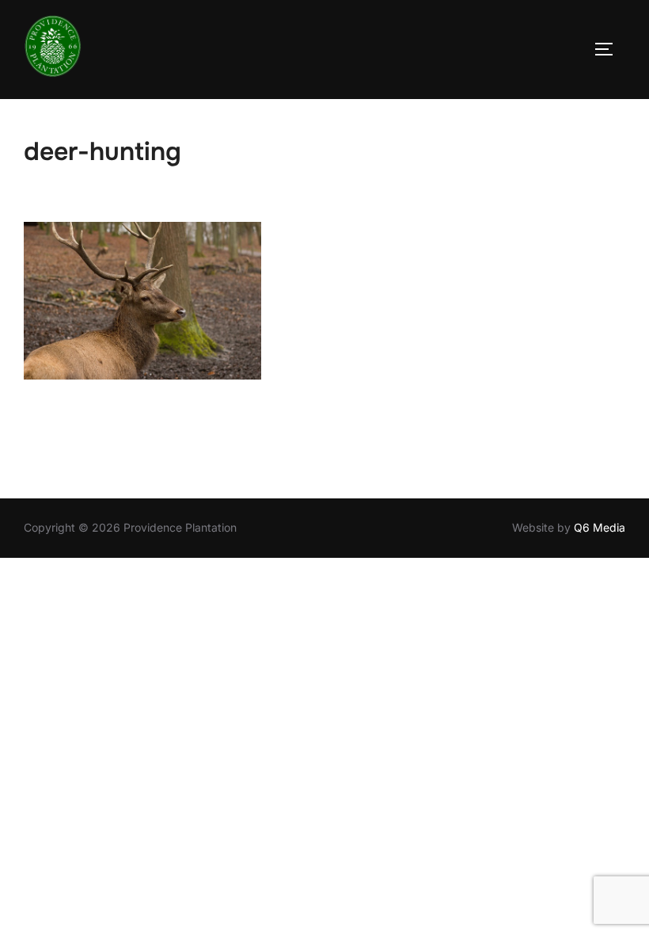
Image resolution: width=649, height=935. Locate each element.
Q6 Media (599, 527)
